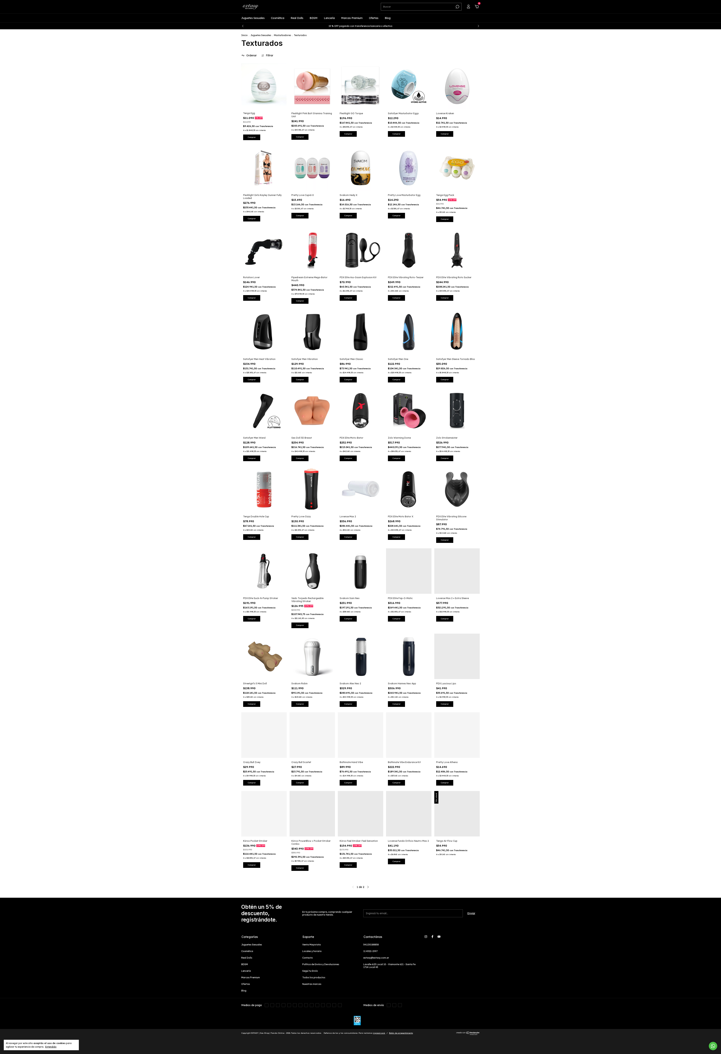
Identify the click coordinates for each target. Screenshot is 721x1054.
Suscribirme (361, 99)
